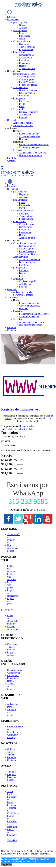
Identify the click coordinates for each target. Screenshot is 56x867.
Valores (10, 754)
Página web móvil (10, 601)
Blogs (22, 103)
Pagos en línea (26, 49)
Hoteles (22, 65)
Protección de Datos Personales (12, 801)
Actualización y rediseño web (33, 152)
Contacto (11, 161)
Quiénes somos (11, 750)
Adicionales (12, 297)
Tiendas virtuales (27, 46)
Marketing (18, 311)
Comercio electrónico (23, 41)
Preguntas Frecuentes (12, 775)
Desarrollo (12, 120)
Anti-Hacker (25, 114)
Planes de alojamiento (29, 133)
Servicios (17, 319)
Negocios (23, 25)
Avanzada (24, 27)
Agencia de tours (27, 68)
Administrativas (20, 87)
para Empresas (20, 30)
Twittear (24, 429)
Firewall (23, 117)
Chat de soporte (26, 79)
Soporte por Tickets (28, 84)
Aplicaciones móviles (23, 122)
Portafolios (24, 95)
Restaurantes (25, 63)
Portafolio (11, 158)
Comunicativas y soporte (24, 74)
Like (11, 429)
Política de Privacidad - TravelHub (12, 835)
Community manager (29, 147)
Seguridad (18, 109)
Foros (21, 106)
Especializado (19, 52)
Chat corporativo (27, 76)
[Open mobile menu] (2, 166)
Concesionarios (26, 55)
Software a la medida (23, 125)
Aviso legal (10, 792)
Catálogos (24, 44)
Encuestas (24, 101)
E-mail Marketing (27, 82)
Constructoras (25, 57)
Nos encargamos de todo (30, 155)
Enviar (17, 429)
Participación (19, 98)
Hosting (17, 300)
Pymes (22, 33)
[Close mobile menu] (2, 168)
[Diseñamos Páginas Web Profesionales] (9, 14)
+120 (30, 429)
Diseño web (13, 19)
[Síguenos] (8, 523)
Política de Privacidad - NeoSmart (12, 821)
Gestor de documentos (29, 90)
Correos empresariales (29, 136)
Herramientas (13, 240)
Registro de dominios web (20, 409)
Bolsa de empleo (27, 93)
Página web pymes (10, 585)
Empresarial (24, 36)
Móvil (22, 38)
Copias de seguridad (28, 112)
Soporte (10, 780)
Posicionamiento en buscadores (34, 144)
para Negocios (20, 22)
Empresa (11, 17)
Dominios (23, 139)
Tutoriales (11, 771)
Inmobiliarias (25, 60)
